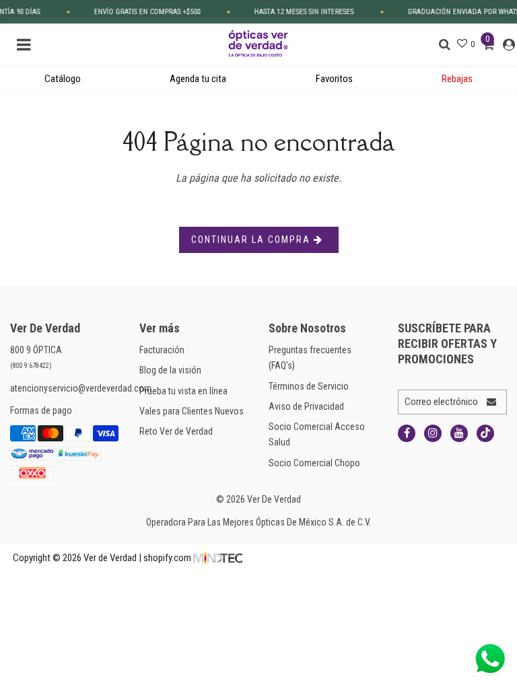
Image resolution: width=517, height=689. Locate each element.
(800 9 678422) (31, 365)
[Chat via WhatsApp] (490, 659)
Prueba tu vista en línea (183, 391)
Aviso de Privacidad (306, 406)
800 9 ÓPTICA (36, 349)
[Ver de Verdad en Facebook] (406, 433)
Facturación (161, 349)
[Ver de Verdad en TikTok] (485, 433)
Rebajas (457, 79)
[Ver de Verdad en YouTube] (459, 433)
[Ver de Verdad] (258, 42)
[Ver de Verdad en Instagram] (433, 433)
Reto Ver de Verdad (176, 431)
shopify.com (167, 558)
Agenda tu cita (198, 79)
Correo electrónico (441, 402)
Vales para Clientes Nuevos (191, 411)
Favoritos (334, 79)
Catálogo (62, 79)
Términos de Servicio (309, 386)
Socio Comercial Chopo (314, 463)
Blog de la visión (170, 370)
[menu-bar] (27, 44)
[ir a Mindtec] (218, 558)
